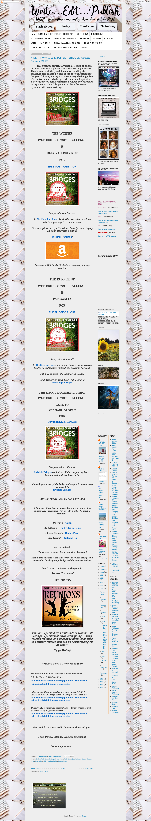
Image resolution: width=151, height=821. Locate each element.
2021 (102, 575)
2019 (102, 583)
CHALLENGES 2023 (86, 47)
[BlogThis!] (67, 756)
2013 (102, 688)
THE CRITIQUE (96, 38)
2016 (102, 679)
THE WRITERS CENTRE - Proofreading (115, 567)
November (103, 593)
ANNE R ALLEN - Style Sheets (115, 448)
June (103, 621)
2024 (102, 566)
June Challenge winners (79, 759)
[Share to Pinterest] (73, 756)
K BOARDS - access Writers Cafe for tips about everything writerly (115, 488)
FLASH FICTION (109, 38)
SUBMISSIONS (84, 38)
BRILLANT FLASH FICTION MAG (115, 584)
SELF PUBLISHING (45, 43)
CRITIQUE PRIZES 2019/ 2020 (93, 43)
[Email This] (65, 756)
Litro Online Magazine (115, 652)
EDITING (33, 43)
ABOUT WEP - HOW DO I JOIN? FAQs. (65, 38)
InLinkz (102, 57)
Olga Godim (38, 761)
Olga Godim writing (101, 490)
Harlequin (115, 648)
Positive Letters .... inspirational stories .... (102, 508)
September (103, 606)
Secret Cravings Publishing (115, 692)
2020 (102, 578)
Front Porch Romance (115, 640)
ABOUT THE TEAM (82, 34)
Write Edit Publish (52, 761)
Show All (105, 558)
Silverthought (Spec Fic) (115, 698)
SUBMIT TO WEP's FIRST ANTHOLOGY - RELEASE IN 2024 (55, 34)
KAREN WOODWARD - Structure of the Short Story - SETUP (115, 523)
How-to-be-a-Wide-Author (107, 236)
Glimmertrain (115, 645)
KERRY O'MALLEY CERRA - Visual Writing (115, 546)
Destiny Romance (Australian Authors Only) (115, 608)
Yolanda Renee (62, 761)
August (103, 612)
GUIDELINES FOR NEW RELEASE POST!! (65, 47)
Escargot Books (115, 635)
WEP (44, 761)
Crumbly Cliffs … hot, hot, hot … (101, 524)
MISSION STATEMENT (97, 34)
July (103, 617)
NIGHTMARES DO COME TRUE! (102, 459)
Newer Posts (35, 768)
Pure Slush (113, 679)
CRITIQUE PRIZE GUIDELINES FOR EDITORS (67, 43)
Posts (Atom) (44, 772)
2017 (102, 588)
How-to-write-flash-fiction (106, 229)
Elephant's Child (102, 537)
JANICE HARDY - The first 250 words (115, 476)
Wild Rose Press (115, 707)
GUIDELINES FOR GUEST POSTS (40, 47)
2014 (102, 685)
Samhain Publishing (115, 687)
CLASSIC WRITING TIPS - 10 (115, 464)
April (103, 656)
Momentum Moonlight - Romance (115, 672)
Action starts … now (101, 495)
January (104, 674)
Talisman (101, 481)
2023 (102, 569)
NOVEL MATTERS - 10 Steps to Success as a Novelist (115, 556)
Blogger (84, 816)
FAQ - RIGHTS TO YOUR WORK (40, 38)
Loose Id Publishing (115, 657)
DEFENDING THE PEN (102, 443)
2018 (102, 586)
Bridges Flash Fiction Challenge (45, 759)
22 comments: (57, 756)
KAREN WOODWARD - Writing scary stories (115, 536)
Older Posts (89, 768)
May (103, 651)
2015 (102, 682)
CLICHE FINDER (114, 469)
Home (33, 34)
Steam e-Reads (115, 703)
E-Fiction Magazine (115, 615)
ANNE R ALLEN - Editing (115, 441)
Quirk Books (114, 683)
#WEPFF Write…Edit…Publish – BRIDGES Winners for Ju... (104, 637)
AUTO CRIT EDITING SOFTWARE (115, 456)
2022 (102, 572)
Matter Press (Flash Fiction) (114, 663)
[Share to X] (69, 756)
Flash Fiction (67, 759)
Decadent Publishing (115, 602)
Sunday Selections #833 (102, 551)
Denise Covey (59, 759)
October (104, 599)
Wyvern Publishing (115, 711)
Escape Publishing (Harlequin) (115, 629)
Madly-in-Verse (102, 469)
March (104, 661)
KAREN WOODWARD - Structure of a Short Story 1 (115, 510)
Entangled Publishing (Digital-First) (115, 621)
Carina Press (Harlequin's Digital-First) (115, 594)
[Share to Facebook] (71, 756)
